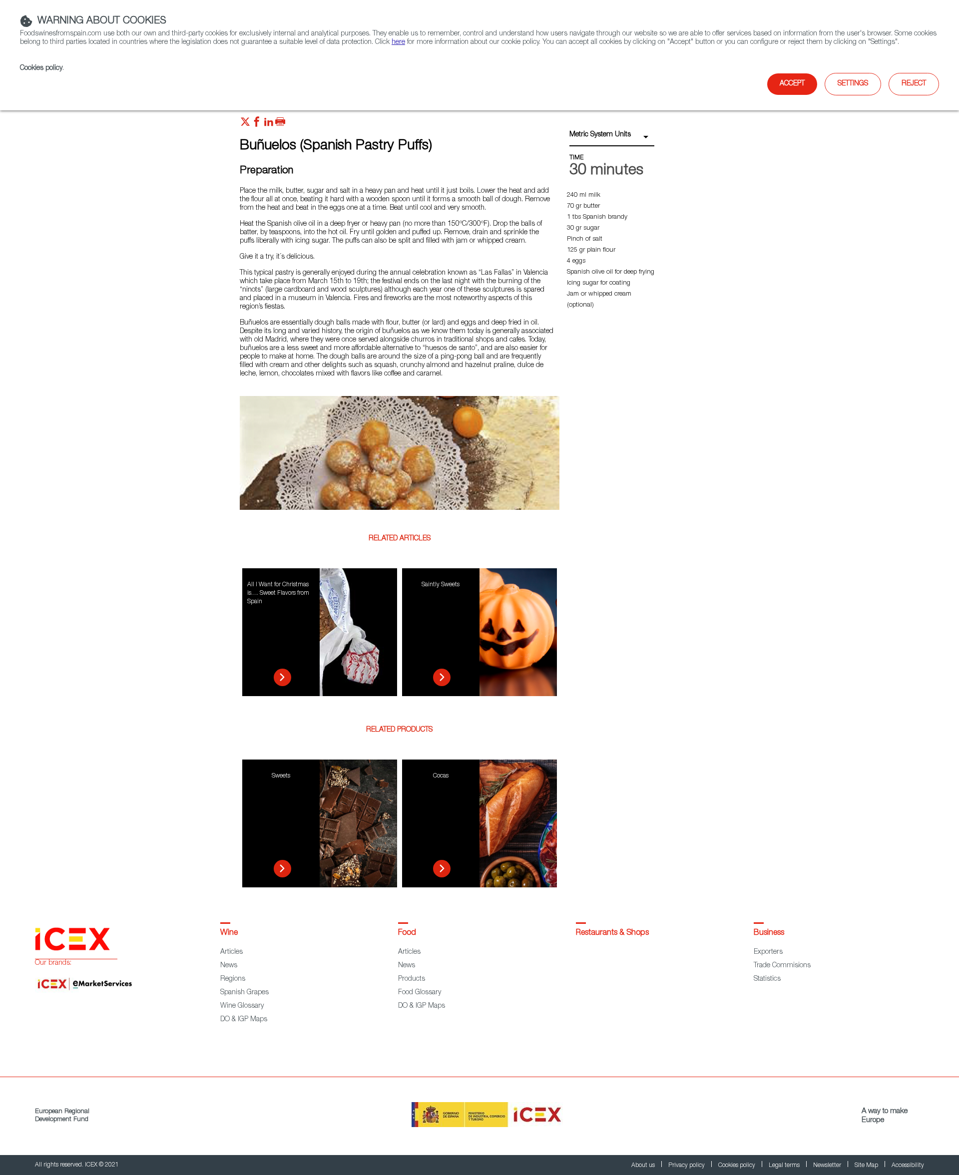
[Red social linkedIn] (269, 124)
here (398, 42)
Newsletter (828, 1166)
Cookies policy (41, 68)
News (228, 965)
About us (643, 1166)
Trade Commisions (782, 965)
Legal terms (785, 1166)
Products (411, 979)
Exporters (768, 952)
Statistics (767, 979)
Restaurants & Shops (612, 933)
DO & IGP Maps (243, 1019)
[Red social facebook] (257, 124)
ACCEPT (792, 83)
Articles (231, 952)
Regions (232, 979)
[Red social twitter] (245, 124)
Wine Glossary (242, 1006)
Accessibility (908, 1166)
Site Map (867, 1166)
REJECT (914, 83)
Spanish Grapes (244, 992)
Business (769, 933)
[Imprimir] (280, 124)
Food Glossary (419, 992)
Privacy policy (687, 1166)
